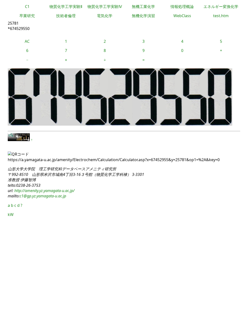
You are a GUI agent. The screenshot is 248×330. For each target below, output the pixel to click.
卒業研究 (27, 15)
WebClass (182, 15)
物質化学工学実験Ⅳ (104, 6)
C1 (27, 6)
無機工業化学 (143, 6)
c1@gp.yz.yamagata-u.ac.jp (43, 196)
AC (27, 41)
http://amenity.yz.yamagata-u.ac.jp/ (44, 190)
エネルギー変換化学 (220, 6)
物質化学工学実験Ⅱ (65, 6)
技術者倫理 (66, 15)
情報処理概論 (182, 6)
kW (11, 214)
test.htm (221, 15)
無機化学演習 (143, 15)
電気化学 (104, 15)
